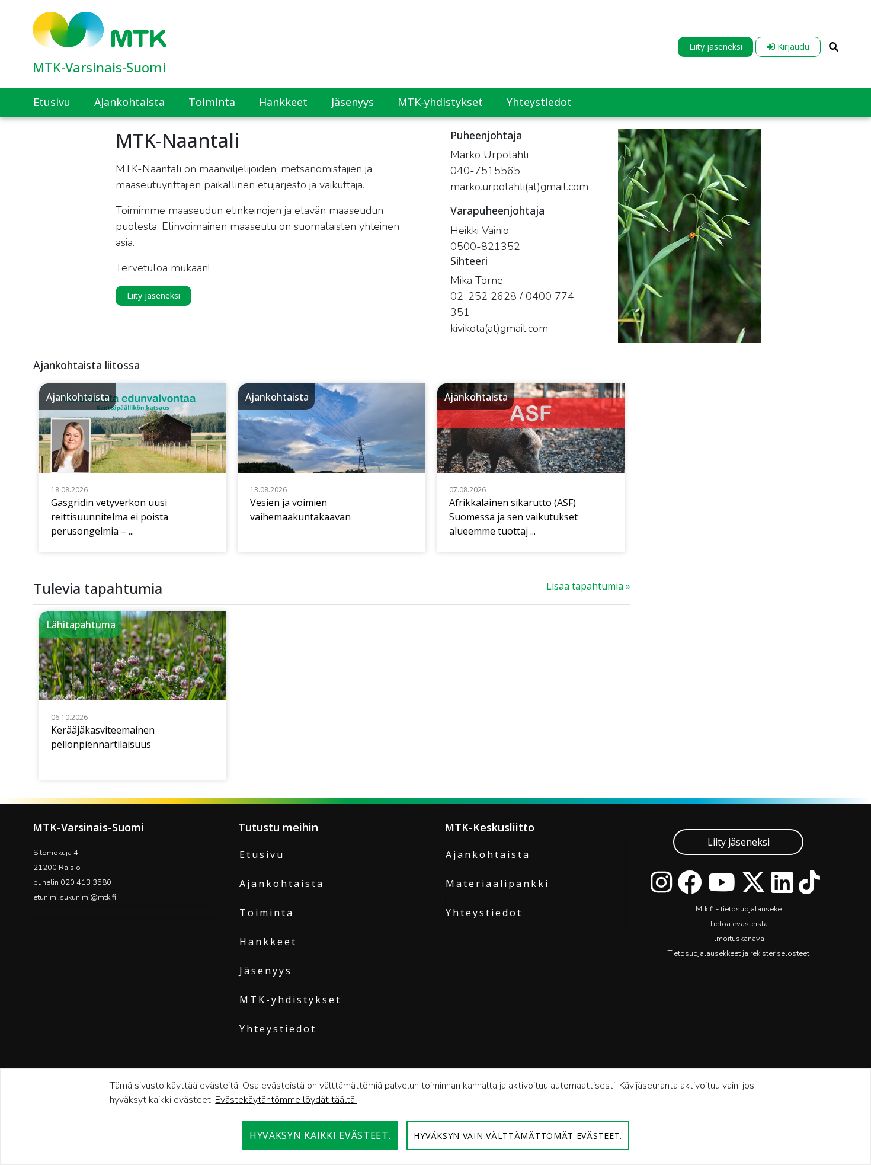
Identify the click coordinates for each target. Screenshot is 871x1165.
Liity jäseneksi (715, 46)
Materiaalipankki (497, 883)
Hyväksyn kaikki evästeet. (320, 1135)
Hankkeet (268, 941)
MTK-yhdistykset (290, 999)
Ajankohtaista (281, 883)
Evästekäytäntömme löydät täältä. (286, 1099)
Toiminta (266, 912)
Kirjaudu (792, 46)
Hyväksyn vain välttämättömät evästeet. (518, 1135)
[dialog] (435, 1116)
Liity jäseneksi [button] (153, 295)
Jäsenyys (265, 970)
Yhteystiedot (277, 1028)
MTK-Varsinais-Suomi (99, 67)
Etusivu (261, 854)
